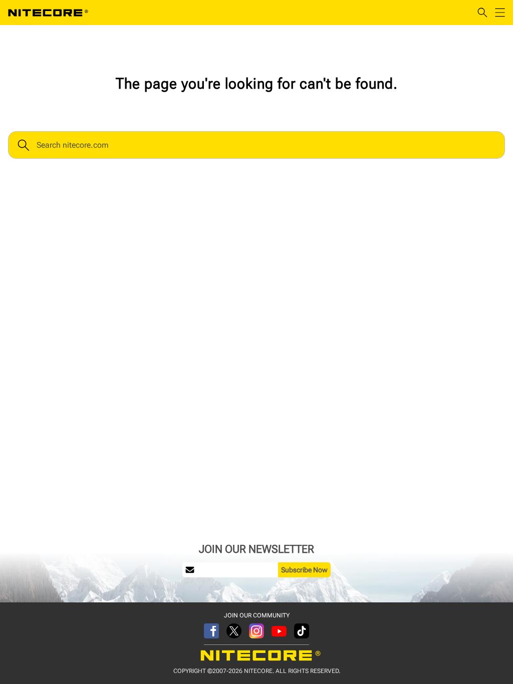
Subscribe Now (304, 570)
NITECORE (48, 13)
